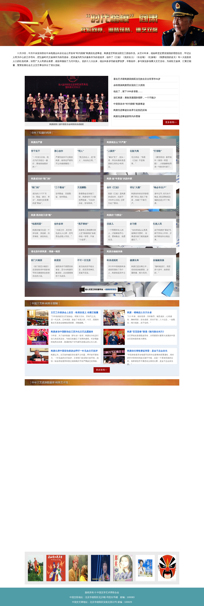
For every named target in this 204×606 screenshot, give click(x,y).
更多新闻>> (171, 122)
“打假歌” (157, 151)
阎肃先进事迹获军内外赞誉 (126, 116)
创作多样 (58, 224)
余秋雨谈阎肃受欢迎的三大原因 (129, 85)
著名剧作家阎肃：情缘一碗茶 (45, 251)
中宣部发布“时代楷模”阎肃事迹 (129, 104)
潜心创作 (58, 151)
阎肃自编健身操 (114, 251)
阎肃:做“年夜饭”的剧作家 (119, 178)
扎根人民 (157, 224)
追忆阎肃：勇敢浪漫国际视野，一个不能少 (134, 97)
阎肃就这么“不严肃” (117, 142)
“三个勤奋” (59, 187)
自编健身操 (158, 260)
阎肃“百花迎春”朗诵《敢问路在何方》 (146, 331)
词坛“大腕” (135, 187)
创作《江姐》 (113, 187)
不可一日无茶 (84, 260)
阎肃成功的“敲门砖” (41, 178)
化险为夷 (134, 151)
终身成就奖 (112, 260)
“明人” (80, 151)
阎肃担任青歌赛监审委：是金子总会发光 (147, 351)
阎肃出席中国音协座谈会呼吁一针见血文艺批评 (74, 351)
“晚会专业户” (159, 187)
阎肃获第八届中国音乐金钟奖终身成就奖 (66, 124)
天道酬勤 (81, 187)
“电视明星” (36, 224)
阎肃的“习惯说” (114, 215)
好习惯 (133, 224)
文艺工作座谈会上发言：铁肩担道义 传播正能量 (74, 312)
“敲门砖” (35, 187)
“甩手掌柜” (82, 224)
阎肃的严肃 (36, 142)
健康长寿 (134, 260)
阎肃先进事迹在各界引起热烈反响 (130, 110)
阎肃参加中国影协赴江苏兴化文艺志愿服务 (72, 331)
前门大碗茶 (36, 260)
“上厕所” (111, 151)
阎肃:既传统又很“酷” (41, 215)
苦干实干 (35, 151)
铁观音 (57, 260)
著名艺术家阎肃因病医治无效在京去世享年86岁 (136, 79)
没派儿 (110, 224)
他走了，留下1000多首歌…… (127, 91)
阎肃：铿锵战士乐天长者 (139, 312)
